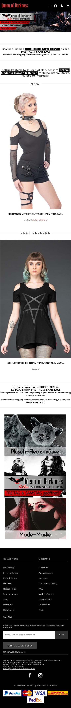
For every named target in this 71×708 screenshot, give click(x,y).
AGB (41, 589)
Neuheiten (8, 568)
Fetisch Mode (10, 578)
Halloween (8, 610)
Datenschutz (45, 599)
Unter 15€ (8, 605)
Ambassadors (46, 573)
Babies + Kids (9, 589)
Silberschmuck (10, 594)
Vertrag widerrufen (20, 645)
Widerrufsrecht (46, 594)
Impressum (44, 605)
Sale (5, 599)
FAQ (41, 610)
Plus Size (7, 584)
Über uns (43, 568)
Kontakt (43, 578)
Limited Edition (10, 573)
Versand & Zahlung (48, 584)
